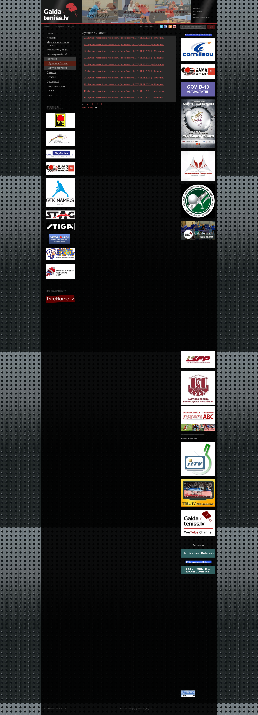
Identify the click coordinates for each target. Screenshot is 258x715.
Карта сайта (149, 26)
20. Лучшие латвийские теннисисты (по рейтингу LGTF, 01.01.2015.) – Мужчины (124, 77)
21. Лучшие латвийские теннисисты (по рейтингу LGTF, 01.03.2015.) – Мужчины (124, 64)
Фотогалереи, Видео (57, 49)
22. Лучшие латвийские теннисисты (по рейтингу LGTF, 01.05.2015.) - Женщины (124, 57)
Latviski (47, 27)
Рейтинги (52, 58)
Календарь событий (57, 54)
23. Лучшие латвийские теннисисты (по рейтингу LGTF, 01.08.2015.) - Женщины (124, 44)
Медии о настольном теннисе (58, 43)
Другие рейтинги (57, 68)
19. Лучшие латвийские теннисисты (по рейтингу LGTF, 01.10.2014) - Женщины (123, 97)
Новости (51, 37)
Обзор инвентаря (56, 86)
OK (211, 27)
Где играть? (53, 81)
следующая (88, 107)
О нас (50, 95)
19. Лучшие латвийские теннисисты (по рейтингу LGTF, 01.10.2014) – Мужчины (124, 91)
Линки (50, 90)
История (51, 77)
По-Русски (59, 27)
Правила (51, 72)
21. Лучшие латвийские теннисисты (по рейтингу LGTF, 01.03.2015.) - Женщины (124, 71)
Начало (50, 33)
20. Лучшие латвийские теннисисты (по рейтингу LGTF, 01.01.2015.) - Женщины (124, 84)
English (71, 27)
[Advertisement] (61, 360)
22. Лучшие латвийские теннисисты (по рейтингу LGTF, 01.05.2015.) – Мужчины (124, 51)
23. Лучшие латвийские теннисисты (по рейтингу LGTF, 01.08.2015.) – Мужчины (124, 37)
